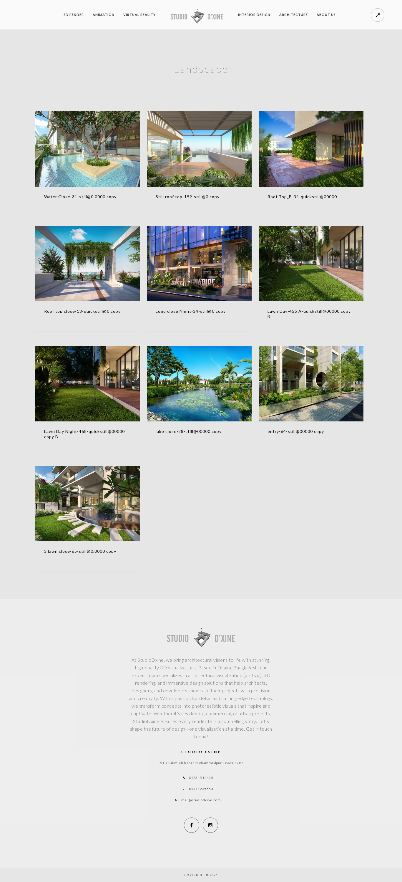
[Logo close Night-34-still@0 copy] (199, 263)
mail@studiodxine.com (201, 800)
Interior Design (254, 14)
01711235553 (201, 789)
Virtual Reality (139, 14)
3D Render (74, 14)
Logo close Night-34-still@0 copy (191, 311)
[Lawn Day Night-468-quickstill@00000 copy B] (87, 383)
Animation (103, 14)
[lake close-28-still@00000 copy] (199, 383)
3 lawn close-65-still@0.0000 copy (80, 551)
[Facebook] (191, 825)
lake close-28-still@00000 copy (189, 431)
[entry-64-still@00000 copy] (311, 383)
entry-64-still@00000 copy (296, 431)
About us (326, 14)
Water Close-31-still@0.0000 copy (80, 196)
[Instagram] (210, 825)
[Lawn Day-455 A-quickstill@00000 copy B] (311, 263)
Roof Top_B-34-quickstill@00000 (302, 196)
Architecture (293, 14)
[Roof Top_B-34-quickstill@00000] (311, 149)
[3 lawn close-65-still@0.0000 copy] (87, 503)
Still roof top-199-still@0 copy (188, 196)
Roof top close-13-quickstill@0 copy (82, 311)
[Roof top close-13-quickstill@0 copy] (87, 263)
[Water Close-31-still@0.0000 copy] (87, 149)
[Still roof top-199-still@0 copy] (199, 149)
